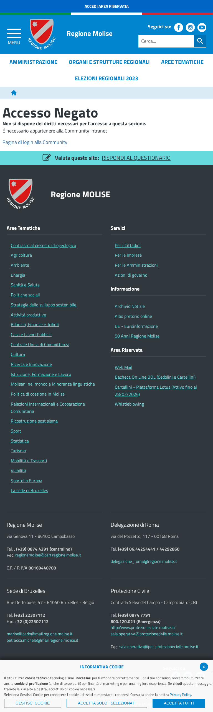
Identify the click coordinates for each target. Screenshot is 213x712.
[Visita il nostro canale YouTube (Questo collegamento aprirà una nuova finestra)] (201, 27)
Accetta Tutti (179, 703)
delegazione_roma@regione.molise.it (144, 561)
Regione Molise (90, 33)
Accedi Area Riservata (107, 6)
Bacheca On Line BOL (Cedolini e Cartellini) (155, 377)
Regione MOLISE (80, 194)
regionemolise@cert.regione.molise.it (48, 555)
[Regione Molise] (41, 34)
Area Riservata (127, 350)
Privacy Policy (180, 694)
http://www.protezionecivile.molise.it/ (143, 627)
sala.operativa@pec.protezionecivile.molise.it (158, 646)
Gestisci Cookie (33, 703)
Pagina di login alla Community (34, 142)
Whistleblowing (129, 404)
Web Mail (123, 367)
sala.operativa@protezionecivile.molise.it (146, 634)
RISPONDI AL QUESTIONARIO (136, 157)
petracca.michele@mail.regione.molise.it (42, 640)
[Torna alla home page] (13, 93)
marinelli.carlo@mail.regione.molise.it (39, 634)
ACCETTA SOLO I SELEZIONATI (107, 703)
